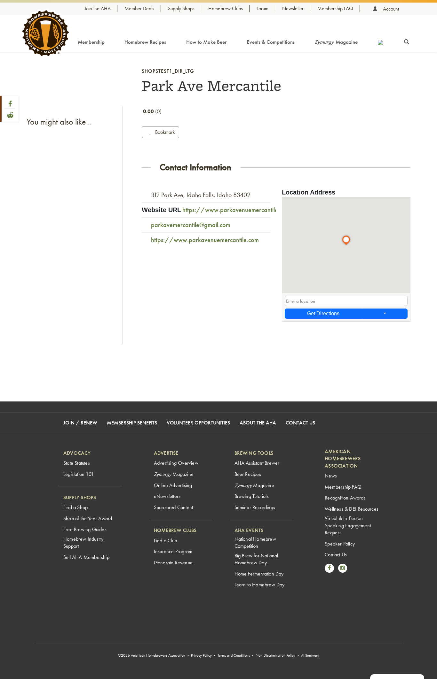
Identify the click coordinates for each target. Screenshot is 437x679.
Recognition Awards (345, 497)
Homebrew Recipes (145, 41)
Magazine (336, 41)
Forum (262, 8)
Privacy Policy (201, 655)
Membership (91, 41)
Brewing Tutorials (251, 496)
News (331, 475)
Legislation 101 (78, 474)
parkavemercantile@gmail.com (190, 225)
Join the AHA (97, 8)
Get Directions (323, 313)
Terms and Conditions (234, 655)
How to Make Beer (206, 41)
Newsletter (293, 8)
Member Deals (139, 8)
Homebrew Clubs (225, 8)
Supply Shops (181, 8)
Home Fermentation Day (259, 573)
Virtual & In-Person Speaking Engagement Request (348, 525)
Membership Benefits (132, 422)
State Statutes (76, 463)
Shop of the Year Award (87, 518)
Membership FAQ (335, 8)
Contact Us (300, 422)
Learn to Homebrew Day (259, 584)
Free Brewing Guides (85, 529)
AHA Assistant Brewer (257, 463)
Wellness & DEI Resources (351, 509)
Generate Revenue (173, 562)
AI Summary (310, 655)
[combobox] (346, 301)
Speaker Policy (340, 543)
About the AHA (258, 422)
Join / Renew (80, 422)
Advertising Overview (176, 463)
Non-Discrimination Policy (275, 655)
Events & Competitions (271, 41)
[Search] (406, 40)
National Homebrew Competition (255, 542)
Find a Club (165, 540)
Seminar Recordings (254, 507)
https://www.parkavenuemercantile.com (236, 210)
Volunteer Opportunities (198, 422)
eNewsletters (167, 496)
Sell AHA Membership (86, 557)
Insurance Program (173, 551)
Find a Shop (75, 507)
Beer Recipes (247, 474)
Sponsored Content (173, 507)
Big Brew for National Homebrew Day (256, 559)
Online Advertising (173, 485)
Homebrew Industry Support (83, 542)
